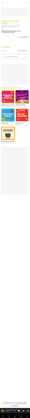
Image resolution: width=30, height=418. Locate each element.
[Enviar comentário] (26, 56)
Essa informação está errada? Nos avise (10, 27)
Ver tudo (17, 25)
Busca (15, 416)
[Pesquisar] (27, 2)
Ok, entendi (15, 406)
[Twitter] (27, 37)
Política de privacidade (21, 403)
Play (19, 411)
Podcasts (21, 416)
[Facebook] (24, 37)
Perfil (9, 416)
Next (23, 411)
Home (3, 416)
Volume (28, 411)
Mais (27, 416)
